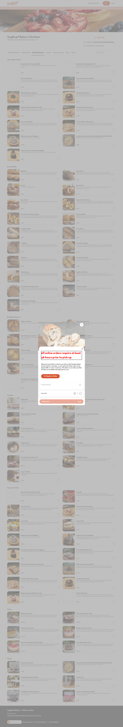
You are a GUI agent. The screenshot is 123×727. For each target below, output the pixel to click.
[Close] (82, 349)
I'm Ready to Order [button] (50, 376)
